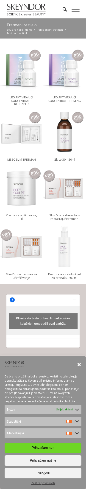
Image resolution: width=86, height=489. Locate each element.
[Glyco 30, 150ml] (64, 131)
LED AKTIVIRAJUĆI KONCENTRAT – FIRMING (64, 99)
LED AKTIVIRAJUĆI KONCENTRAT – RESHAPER (21, 100)
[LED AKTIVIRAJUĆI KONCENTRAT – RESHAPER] (21, 69)
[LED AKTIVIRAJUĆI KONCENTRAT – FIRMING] (64, 69)
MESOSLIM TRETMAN (21, 159)
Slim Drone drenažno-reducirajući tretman (64, 217)
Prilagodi (43, 473)
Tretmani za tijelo (21, 24)
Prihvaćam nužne (43, 460)
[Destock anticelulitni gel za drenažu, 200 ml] (64, 246)
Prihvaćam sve (43, 448)
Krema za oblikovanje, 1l (21, 217)
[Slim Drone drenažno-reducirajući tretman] (64, 187)
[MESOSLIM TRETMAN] (21, 131)
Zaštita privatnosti (43, 483)
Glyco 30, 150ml (64, 159)
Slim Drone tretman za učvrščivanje (21, 276)
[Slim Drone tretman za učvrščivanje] (21, 246)
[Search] (62, 9)
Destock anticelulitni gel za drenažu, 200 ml (64, 276)
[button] (79, 364)
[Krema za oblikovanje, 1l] (21, 187)
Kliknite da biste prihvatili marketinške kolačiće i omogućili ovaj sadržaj (43, 320)
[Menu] (73, 9)
